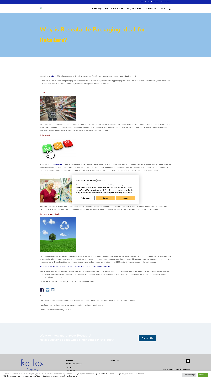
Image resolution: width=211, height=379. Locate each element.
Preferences (85, 198)
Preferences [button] (127, 192)
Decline (105, 198)
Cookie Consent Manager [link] (84, 180)
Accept (125, 198)
